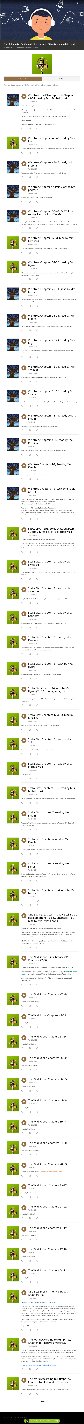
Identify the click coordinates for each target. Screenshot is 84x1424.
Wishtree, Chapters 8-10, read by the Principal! (50, 441)
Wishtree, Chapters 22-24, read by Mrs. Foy (51, 341)
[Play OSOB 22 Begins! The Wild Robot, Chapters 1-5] (23, 1292)
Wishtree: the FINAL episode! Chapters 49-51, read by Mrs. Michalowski (51, 97)
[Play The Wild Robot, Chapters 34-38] (23, 1144)
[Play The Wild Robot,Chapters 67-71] (23, 1016)
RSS (62, 79)
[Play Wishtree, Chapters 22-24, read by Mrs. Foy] (23, 341)
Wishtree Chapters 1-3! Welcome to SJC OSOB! (51, 490)
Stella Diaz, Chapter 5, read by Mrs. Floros (49, 865)
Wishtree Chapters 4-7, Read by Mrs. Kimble (50, 466)
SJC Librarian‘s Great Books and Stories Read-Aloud (39, 44)
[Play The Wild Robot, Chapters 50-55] (23, 1080)
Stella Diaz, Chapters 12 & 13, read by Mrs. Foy (50, 716)
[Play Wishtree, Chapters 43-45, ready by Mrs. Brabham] (23, 163)
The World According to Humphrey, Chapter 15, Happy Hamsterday (49, 1341)
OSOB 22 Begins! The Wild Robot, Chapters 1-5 (48, 1293)
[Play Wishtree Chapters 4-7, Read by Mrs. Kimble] (23, 465)
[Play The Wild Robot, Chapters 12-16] (23, 1250)
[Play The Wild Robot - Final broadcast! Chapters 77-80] (23, 958)
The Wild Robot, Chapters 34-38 (47, 1142)
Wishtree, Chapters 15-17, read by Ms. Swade (51, 393)
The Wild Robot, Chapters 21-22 (47, 1206)
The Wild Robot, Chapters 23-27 (47, 1185)
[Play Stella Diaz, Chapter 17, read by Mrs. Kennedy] (23, 613)
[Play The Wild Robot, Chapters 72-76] (23, 995)
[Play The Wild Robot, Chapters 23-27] (23, 1186)
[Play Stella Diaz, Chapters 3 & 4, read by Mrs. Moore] (23, 891)
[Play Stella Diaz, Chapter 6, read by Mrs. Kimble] (23, 840)
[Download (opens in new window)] (30, 128)
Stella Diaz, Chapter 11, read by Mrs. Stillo (50, 741)
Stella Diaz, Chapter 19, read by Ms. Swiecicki (49, 563)
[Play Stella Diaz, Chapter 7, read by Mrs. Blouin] (23, 813)
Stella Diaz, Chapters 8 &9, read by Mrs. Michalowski (51, 789)
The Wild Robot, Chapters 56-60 (47, 1057)
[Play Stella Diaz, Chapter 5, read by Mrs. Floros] (23, 864)
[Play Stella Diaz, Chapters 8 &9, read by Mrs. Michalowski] (23, 789)
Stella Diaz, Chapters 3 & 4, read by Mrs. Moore (52, 892)
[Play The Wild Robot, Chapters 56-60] (23, 1059)
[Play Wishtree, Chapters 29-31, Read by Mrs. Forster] (23, 290)
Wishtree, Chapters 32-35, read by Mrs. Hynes (51, 264)
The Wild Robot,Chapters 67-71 (47, 1015)
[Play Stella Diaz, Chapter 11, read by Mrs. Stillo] (23, 740)
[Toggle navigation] (81, 3)
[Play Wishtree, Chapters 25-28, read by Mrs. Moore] (23, 316)
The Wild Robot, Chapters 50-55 (47, 1079)
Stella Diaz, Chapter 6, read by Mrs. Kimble (49, 840)
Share (24, 79)
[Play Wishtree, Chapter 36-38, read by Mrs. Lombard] (23, 239)
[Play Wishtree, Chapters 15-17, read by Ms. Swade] (23, 392)
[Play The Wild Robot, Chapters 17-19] (23, 1229)
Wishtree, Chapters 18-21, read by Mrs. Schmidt (51, 368)
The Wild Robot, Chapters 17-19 (47, 1227)
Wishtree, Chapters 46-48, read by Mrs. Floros (51, 140)
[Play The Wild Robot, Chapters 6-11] (23, 1271)
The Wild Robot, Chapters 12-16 (47, 1249)
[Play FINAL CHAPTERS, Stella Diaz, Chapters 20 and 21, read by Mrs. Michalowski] (23, 529)
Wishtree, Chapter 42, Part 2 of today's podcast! (51, 188)
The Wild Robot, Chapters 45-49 (47, 1100)
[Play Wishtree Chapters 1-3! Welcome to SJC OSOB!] (23, 489)
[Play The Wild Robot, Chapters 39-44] (23, 1122)
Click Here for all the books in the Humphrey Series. (38, 1365)
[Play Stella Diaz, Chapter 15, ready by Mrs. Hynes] (23, 664)
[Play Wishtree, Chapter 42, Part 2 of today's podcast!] (23, 188)
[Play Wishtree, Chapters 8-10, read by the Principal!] (23, 441)
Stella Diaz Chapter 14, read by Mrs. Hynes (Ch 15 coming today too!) (49, 690)
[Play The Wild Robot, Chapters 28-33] (23, 1165)
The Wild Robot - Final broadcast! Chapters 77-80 (48, 958)
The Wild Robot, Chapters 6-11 (46, 1270)
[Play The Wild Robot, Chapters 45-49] (23, 1101)
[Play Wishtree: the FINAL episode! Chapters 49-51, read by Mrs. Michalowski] (23, 96)
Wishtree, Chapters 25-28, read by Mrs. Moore (51, 317)
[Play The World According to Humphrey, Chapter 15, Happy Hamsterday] (23, 1340)
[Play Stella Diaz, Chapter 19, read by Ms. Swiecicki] (23, 562)
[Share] (37, 128)
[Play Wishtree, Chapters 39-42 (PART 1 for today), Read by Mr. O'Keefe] (23, 212)
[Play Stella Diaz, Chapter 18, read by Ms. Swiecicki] (23, 589)
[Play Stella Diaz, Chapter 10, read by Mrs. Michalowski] (23, 764)
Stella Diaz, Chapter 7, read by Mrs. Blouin (49, 814)
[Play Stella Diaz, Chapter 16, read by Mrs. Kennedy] (23, 638)
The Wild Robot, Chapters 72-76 (47, 994)
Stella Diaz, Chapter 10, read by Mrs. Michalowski (50, 765)
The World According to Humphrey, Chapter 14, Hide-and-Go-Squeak (49, 1380)
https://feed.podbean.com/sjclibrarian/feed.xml (22, 48)
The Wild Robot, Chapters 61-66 (47, 1036)
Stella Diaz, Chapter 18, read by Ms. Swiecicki (49, 590)
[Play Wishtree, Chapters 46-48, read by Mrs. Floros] (23, 139)
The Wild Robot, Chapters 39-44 (47, 1121)
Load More (42, 1402)
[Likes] (22, 128)
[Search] (77, 3)
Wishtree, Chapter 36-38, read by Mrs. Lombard (51, 239)
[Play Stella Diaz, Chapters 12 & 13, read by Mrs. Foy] (23, 716)
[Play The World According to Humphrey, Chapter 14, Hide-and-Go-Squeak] (23, 1380)
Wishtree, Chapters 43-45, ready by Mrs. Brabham (52, 164)
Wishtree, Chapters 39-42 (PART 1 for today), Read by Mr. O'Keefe (50, 213)
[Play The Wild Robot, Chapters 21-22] (23, 1207)
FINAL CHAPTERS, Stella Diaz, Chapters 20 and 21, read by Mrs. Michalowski (51, 530)
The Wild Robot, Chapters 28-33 (47, 1164)
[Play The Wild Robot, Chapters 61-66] (23, 1037)
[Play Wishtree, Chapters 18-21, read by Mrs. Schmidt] (23, 367)
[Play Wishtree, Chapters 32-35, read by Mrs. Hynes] (23, 263)
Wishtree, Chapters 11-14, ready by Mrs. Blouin (52, 417)
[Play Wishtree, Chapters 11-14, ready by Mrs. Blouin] (23, 416)
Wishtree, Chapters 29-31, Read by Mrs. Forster (52, 290)
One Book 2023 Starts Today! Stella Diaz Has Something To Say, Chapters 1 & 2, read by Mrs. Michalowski (52, 917)
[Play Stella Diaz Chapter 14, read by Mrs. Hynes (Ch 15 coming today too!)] (23, 689)
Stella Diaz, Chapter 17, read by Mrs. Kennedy (50, 614)
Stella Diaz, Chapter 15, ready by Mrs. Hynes (50, 665)
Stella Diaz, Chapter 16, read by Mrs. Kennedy (50, 639)
